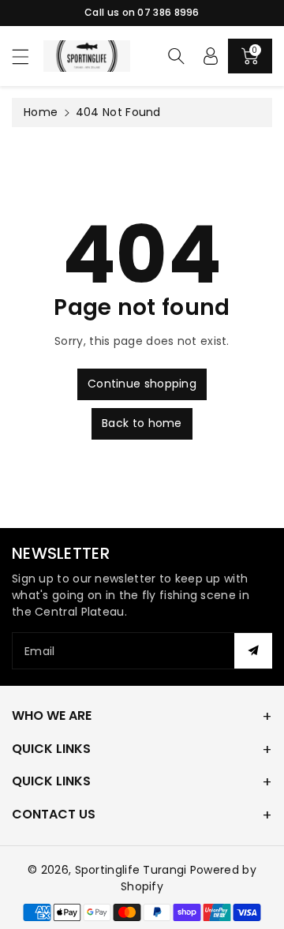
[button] (27, 56)
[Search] (176, 56)
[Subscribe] (253, 651)
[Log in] (210, 56)
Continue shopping (142, 383)
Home (41, 112)
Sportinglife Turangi (132, 870)
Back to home (142, 423)
